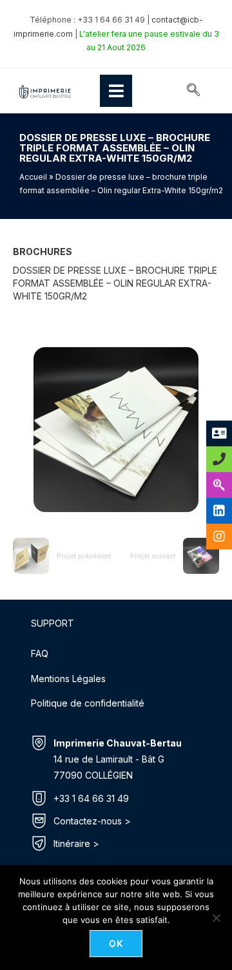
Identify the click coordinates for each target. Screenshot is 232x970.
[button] (193, 91)
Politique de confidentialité (87, 703)
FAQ (39, 653)
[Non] (215, 917)
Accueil (33, 177)
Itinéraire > (76, 843)
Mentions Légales (68, 678)
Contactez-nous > (92, 820)
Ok (116, 943)
